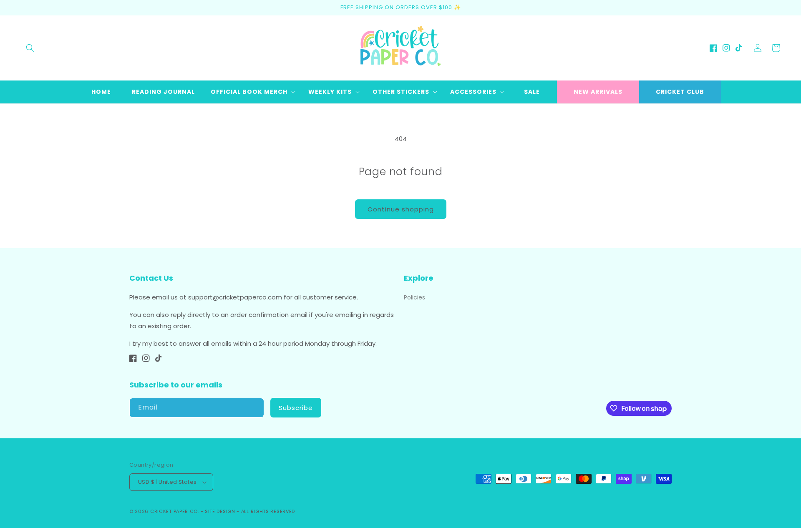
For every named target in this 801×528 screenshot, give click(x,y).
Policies (414, 297)
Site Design (220, 511)
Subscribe (296, 407)
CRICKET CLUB (680, 92)
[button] (30, 48)
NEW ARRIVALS (598, 92)
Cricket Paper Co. (174, 511)
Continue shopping (401, 209)
